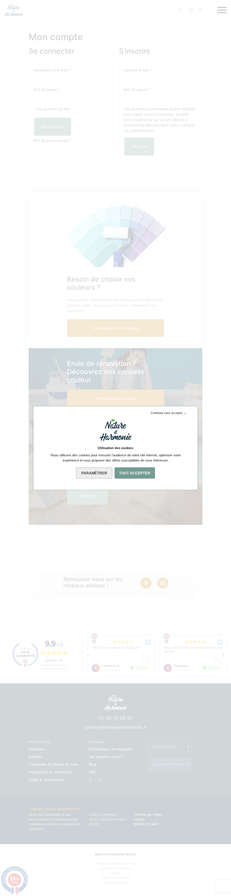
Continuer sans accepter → (168, 413)
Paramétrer (94, 473)
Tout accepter (134, 473)
